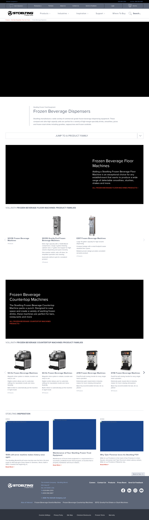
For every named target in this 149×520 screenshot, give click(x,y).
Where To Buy (119, 13)
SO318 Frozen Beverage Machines (18, 239)
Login (112, 6)
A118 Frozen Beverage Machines (91, 373)
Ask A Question (18, 6)
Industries (62, 13)
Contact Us (75, 6)
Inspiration (81, 13)
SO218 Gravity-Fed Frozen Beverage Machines (53, 239)
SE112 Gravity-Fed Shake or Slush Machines (111, 502)
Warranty (112, 515)
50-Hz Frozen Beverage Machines (23, 373)
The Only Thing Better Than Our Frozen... (21, 20)
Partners (50, 6)
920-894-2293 (122, 1)
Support (99, 13)
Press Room (121, 483)
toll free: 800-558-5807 (136, 1)
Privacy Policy (58, 515)
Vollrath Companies (11, 1)
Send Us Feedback (91, 6)
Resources (37, 6)
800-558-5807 (48, 493)
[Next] (143, 372)
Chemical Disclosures (84, 515)
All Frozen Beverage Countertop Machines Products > (30, 322)
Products (44, 13)
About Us (63, 6)
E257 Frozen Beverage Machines (91, 238)
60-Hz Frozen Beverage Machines (57, 373)
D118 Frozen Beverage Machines (125, 373)
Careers (92, 483)
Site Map (70, 515)
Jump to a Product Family (72, 135)
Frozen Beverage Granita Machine (48, 502)
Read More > (10, 467)
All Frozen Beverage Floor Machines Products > (115, 188)
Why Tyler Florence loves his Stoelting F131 (119, 455)
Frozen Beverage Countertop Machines (78, 502)
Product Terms (100, 515)
